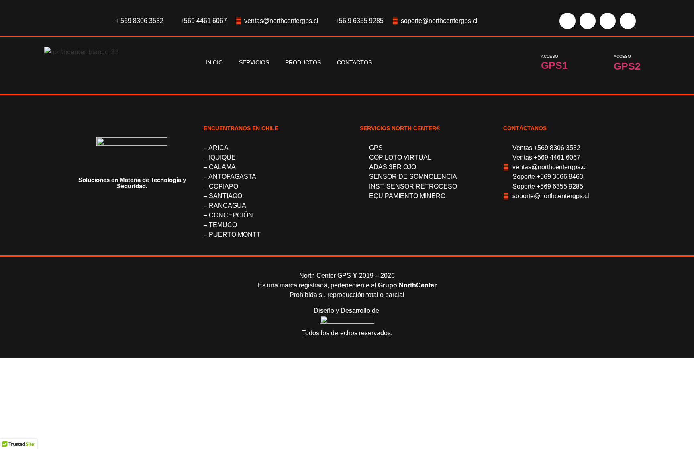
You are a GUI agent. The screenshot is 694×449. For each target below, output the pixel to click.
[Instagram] (588, 21)
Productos (303, 62)
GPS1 (554, 65)
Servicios (254, 62)
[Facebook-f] (567, 21)
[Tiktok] (608, 21)
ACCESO (549, 56)
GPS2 (627, 66)
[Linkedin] (628, 21)
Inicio (214, 62)
